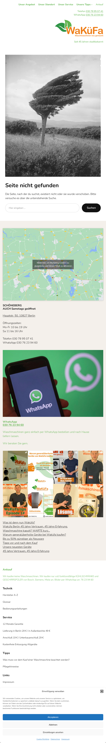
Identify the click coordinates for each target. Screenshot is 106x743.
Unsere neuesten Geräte (17, 547)
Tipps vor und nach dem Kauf (20, 543)
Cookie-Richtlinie (43, 739)
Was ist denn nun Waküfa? (19, 522)
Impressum (65, 739)
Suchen (91, 208)
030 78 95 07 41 (94, 11)
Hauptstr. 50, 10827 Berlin (19, 315)
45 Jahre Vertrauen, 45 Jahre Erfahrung (26, 551)
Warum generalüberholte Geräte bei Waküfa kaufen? (34, 535)
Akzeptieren (53, 717)
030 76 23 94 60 (94, 14)
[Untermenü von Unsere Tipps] (91, 4)
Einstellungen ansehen (53, 732)
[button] (101, 691)
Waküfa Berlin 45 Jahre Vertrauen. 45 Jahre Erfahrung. (35, 526)
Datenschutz (55, 739)
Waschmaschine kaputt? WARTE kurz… (26, 531)
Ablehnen (53, 725)
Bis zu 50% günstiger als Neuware (23, 539)
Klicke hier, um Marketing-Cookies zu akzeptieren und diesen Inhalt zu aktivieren (53, 264)
